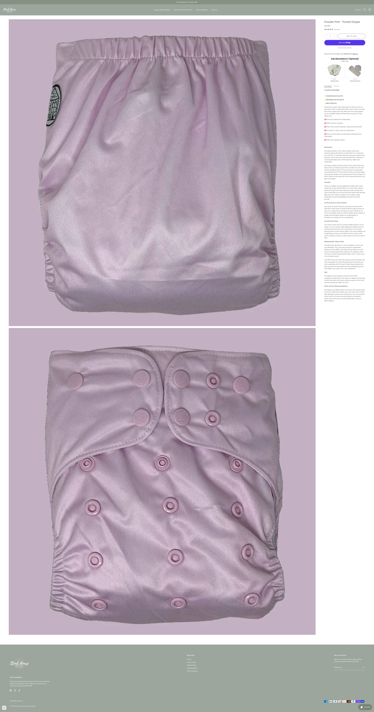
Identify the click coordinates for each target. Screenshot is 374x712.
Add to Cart (351, 36)
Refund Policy (191, 665)
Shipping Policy (192, 668)
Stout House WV (19, 706)
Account (358, 10)
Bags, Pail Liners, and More (183, 10)
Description (328, 86)
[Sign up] (363, 667)
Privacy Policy (191, 662)
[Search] (365, 10)
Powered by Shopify (29, 706)
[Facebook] (11, 690)
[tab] (329, 86)
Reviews (336, 86)
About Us (214, 10)
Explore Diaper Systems (162, 10)
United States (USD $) (16, 701)
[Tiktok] (19, 690)
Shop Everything (201, 10)
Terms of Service (192, 671)
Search (189, 659)
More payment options (345, 48)
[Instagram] (15, 690)
